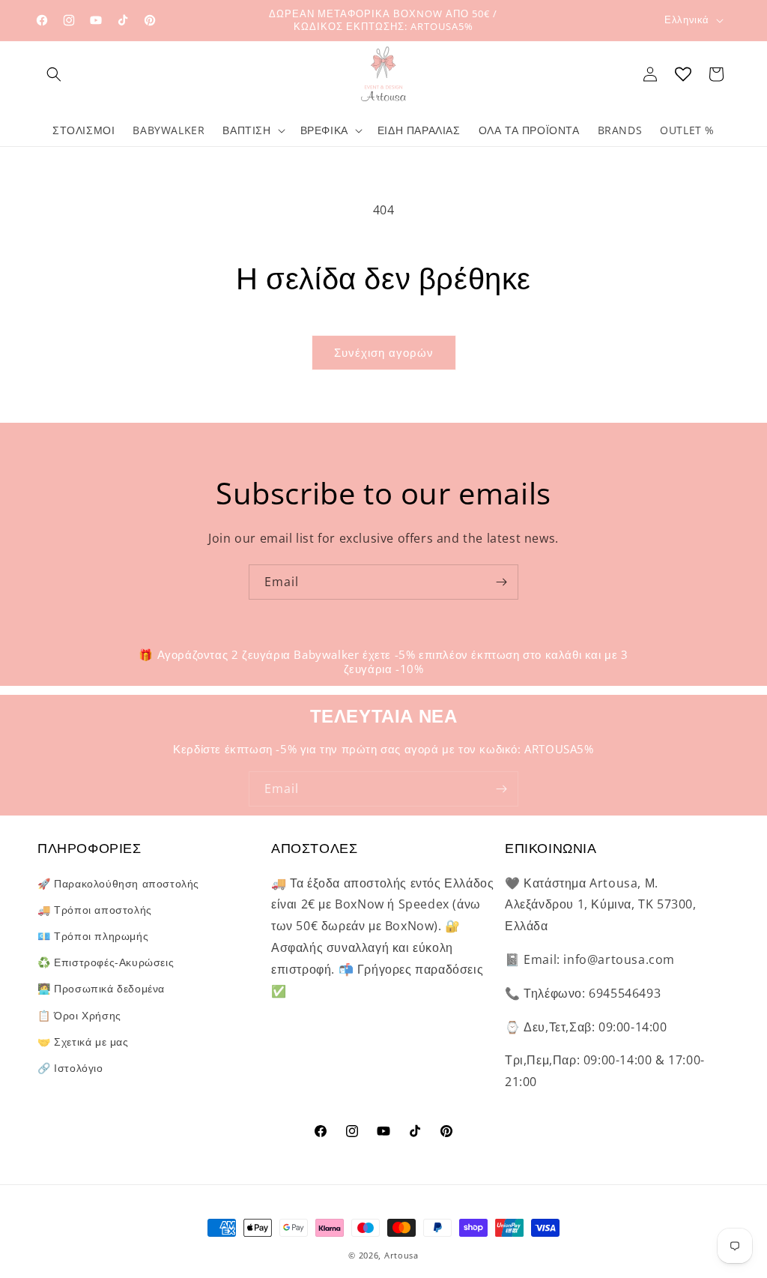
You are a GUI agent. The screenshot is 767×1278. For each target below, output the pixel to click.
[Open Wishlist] (683, 74)
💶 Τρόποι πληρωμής (92, 936)
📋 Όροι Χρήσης (79, 1015)
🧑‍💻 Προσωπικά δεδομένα (101, 988)
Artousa (401, 1255)
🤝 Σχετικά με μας (83, 1041)
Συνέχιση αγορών (384, 352)
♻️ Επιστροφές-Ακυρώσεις (105, 962)
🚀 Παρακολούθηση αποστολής (118, 883)
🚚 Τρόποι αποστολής (94, 909)
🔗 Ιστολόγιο (70, 1068)
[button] (53, 74)
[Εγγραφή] (501, 582)
